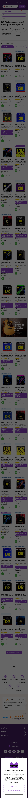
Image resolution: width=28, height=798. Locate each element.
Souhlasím (14, 786)
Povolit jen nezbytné (14, 790)
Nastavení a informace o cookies (14, 794)
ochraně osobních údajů (16, 781)
